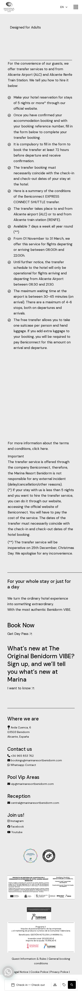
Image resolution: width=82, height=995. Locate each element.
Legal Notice (20, 972)
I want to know (19, 688)
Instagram (17, 821)
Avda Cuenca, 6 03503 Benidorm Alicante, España (19, 732)
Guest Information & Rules (29, 959)
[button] (72, 985)
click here (40, 448)
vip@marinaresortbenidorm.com (32, 784)
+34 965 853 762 (22, 756)
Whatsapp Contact (23, 765)
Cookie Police (39, 972)
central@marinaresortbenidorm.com (34, 803)
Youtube (16, 832)
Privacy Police (59, 972)
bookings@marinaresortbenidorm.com (36, 760)
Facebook (17, 826)
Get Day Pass (18, 633)
